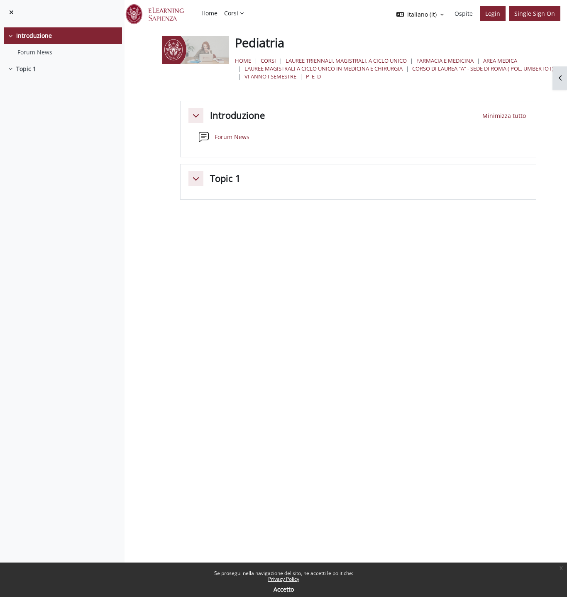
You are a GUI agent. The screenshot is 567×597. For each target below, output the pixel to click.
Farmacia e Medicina (445, 60)
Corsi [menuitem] (231, 13)
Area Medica (500, 60)
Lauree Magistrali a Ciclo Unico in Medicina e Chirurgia (323, 68)
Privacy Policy (283, 578)
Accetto (284, 589)
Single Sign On (534, 13)
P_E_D (313, 76)
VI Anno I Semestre (270, 76)
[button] (195, 115)
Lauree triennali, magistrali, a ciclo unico (346, 60)
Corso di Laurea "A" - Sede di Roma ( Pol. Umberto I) (482, 68)
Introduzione (34, 35)
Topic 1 (26, 69)
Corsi (268, 60)
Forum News (34, 52)
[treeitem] (62, 43)
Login (492, 13)
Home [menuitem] (209, 13)
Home (243, 60)
